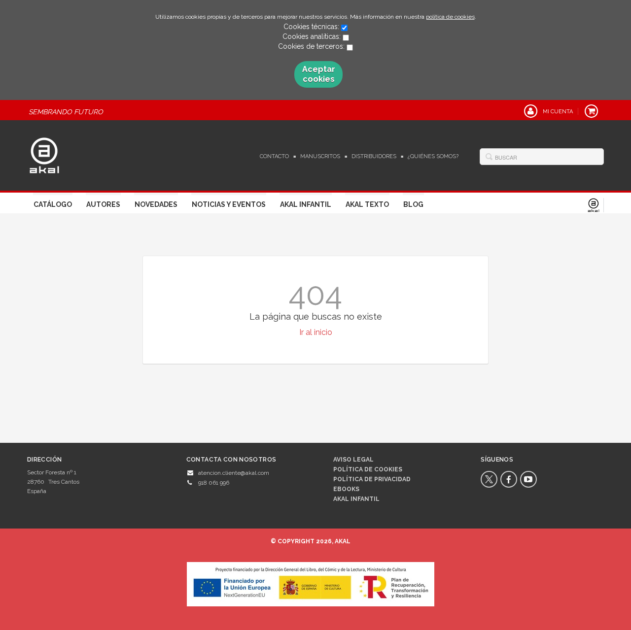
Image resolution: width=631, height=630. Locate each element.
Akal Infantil (305, 204)
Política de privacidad (372, 479)
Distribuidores (373, 156)
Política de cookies (367, 469)
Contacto (274, 156)
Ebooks (346, 489)
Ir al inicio (315, 332)
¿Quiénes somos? (433, 156)
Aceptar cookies (318, 74)
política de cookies (450, 16)
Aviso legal (353, 459)
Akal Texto (367, 204)
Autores (103, 204)
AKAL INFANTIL (356, 499)
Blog (413, 204)
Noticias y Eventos (229, 204)
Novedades (156, 204)
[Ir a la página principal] (44, 154)
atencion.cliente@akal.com (233, 472)
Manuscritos (320, 156)
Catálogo (53, 204)
